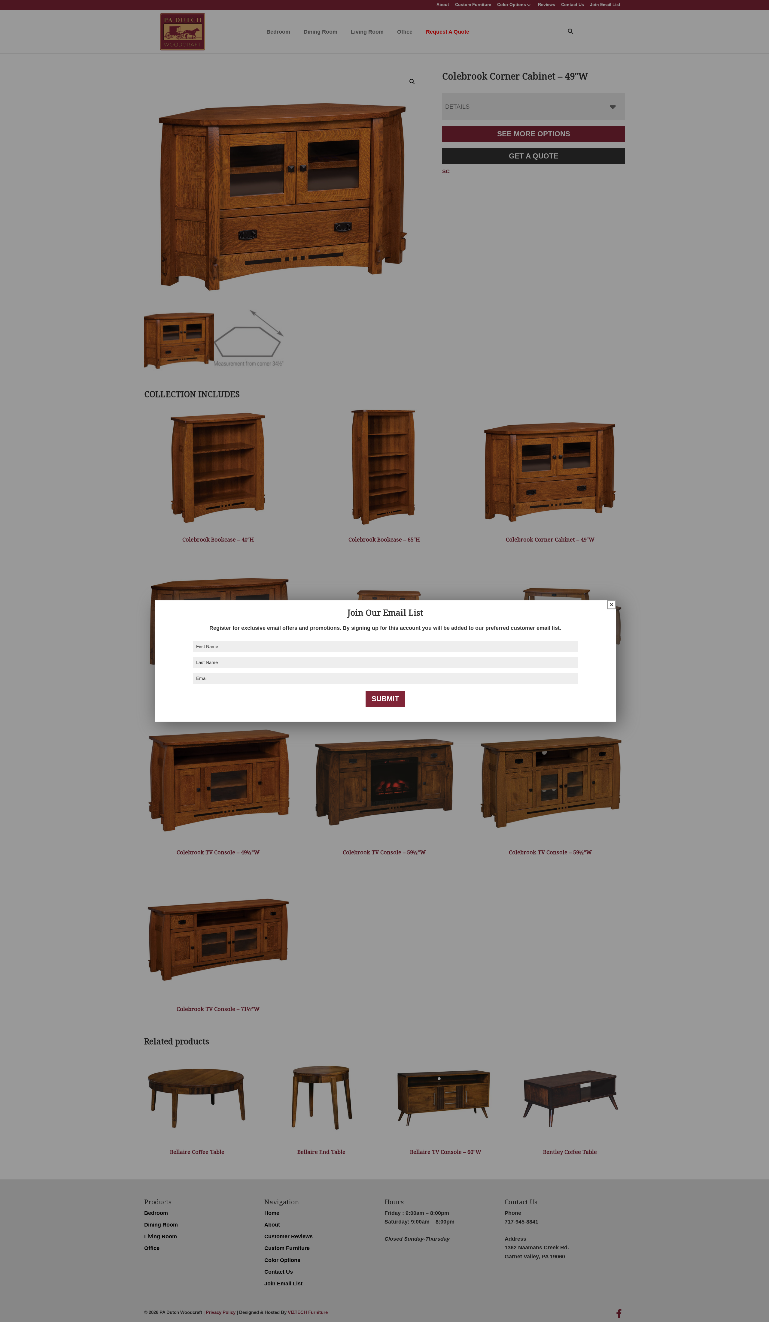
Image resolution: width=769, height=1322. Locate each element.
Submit (385, 699)
